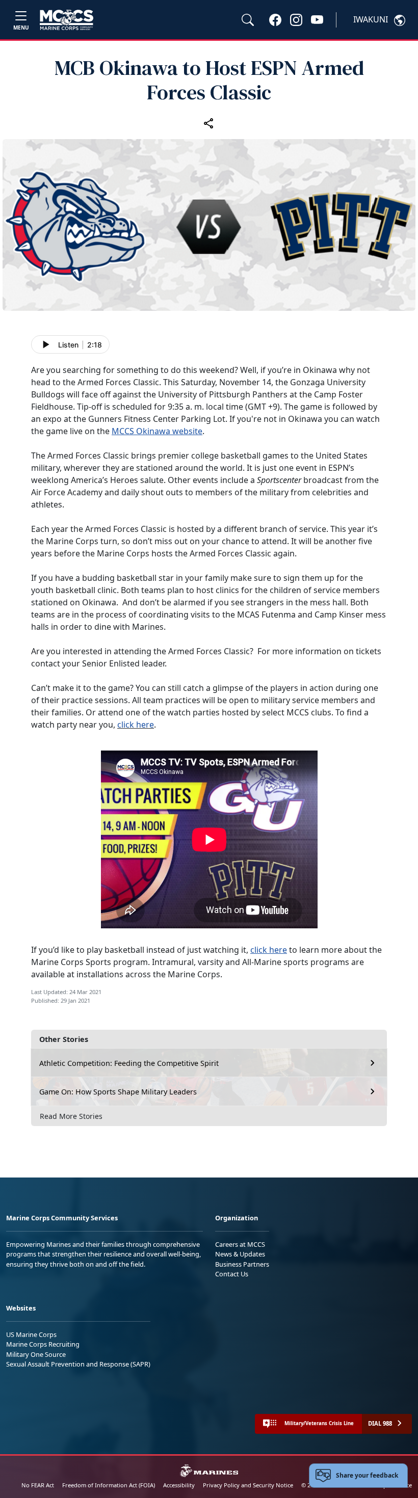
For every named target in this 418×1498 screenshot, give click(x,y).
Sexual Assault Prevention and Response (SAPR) (78, 1364)
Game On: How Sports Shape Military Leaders (118, 1091)
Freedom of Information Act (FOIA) (108, 1485)
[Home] (66, 20)
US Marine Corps (31, 1334)
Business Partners (242, 1264)
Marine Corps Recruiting (43, 1344)
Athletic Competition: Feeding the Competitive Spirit (129, 1063)
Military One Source (36, 1354)
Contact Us (231, 1273)
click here (135, 724)
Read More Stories (71, 1116)
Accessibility (179, 1485)
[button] (275, 19)
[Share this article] (209, 123)
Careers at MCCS (240, 1244)
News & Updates (240, 1254)
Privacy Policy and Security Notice (248, 1485)
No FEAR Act (37, 1485)
